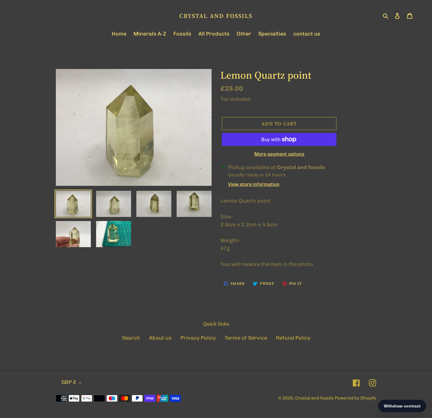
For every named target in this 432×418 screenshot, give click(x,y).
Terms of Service (246, 338)
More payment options (279, 154)
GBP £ (68, 382)
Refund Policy (293, 338)
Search (131, 338)
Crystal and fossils (215, 15)
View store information (253, 184)
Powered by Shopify (355, 398)
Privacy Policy (198, 338)
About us (160, 338)
